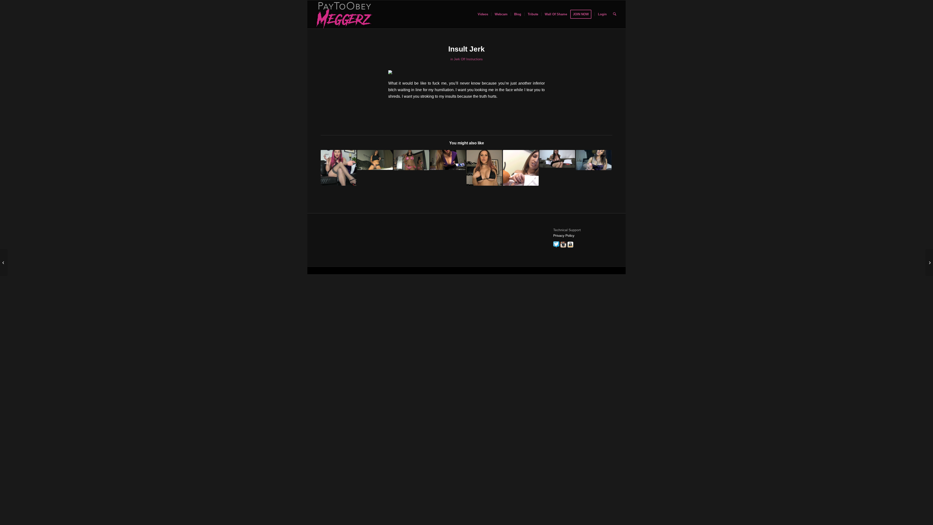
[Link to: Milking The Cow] (557, 159)
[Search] (614, 14)
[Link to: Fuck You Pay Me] (448, 160)
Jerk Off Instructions (468, 59)
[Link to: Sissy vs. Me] (375, 160)
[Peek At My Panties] (929, 262)
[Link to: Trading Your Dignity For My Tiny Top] (484, 168)
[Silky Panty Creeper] (4, 262)
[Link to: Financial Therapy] (338, 168)
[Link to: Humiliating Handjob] (594, 160)
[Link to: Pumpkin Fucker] (521, 168)
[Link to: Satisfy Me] (411, 160)
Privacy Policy (563, 235)
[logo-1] (344, 14)
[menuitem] (483, 14)
